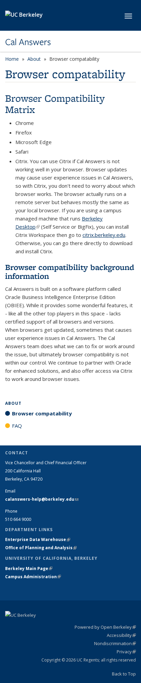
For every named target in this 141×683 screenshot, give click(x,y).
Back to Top (124, 674)
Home (12, 59)
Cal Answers (28, 42)
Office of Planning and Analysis (41, 548)
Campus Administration (33, 577)
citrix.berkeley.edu (103, 234)
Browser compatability (42, 413)
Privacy (126, 652)
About (34, 59)
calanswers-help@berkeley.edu (41, 499)
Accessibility (121, 635)
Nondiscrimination (115, 643)
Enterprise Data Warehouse (37, 539)
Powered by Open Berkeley (105, 627)
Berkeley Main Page (28, 568)
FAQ (17, 425)
